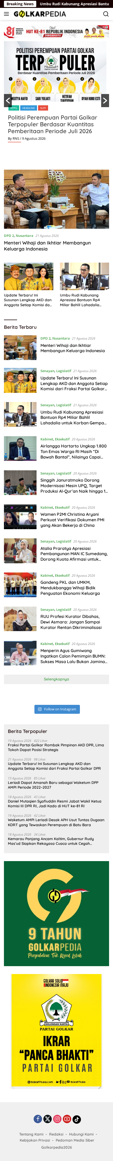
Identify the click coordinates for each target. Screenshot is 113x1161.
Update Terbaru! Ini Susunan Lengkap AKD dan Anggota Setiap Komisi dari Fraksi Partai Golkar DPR (28, 300)
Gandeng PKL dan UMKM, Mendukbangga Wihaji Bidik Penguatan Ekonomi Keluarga (70, 588)
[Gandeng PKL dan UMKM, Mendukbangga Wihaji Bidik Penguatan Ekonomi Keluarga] (20, 585)
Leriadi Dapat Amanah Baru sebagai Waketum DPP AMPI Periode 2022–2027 (53, 785)
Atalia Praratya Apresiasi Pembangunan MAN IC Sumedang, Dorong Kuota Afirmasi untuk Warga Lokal (74, 556)
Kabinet (46, 439)
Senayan (47, 370)
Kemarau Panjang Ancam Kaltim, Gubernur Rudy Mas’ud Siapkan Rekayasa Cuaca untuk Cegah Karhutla (51, 841)
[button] (8, 100)
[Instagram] (57, 1119)
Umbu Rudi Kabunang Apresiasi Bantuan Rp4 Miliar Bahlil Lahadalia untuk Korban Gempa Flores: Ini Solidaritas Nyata (84, 300)
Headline (28, 108)
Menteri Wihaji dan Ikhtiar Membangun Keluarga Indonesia (47, 246)
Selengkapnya (56, 679)
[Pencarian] (106, 14)
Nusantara (24, 235)
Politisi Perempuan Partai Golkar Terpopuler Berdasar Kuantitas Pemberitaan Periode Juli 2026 (52, 124)
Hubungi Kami (81, 1134)
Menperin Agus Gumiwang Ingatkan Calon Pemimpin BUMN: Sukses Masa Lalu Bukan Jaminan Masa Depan (73, 658)
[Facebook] (38, 1119)
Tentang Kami (31, 1134)
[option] (56, 93)
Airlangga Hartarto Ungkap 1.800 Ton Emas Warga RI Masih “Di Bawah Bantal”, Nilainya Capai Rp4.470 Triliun (73, 454)
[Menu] (7, 13)
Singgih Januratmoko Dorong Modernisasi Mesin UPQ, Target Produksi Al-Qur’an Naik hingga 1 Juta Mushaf (72, 488)
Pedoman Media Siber (75, 1140)
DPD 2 (9, 235)
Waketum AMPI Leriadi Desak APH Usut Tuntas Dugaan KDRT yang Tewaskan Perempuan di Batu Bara (56, 822)
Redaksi (56, 1134)
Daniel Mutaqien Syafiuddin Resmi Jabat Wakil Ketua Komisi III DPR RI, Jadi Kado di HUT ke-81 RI (54, 803)
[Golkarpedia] (39, 14)
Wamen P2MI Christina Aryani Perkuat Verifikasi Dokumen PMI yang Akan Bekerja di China (72, 520)
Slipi (43, 108)
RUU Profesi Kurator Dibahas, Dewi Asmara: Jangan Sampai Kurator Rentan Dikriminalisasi (71, 622)
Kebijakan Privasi (35, 1140)
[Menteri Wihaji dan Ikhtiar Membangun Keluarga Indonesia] (56, 199)
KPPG (14, 108)
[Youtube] (67, 1119)
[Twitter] (47, 1119)
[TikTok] (77, 1119)
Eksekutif (62, 439)
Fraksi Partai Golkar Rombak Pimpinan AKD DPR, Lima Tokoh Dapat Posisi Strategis (56, 747)
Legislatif (63, 370)
